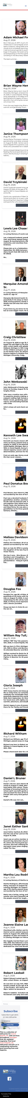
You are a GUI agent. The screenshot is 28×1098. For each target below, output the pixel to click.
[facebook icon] (9, 1078)
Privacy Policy (20, 1090)
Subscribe (10, 1025)
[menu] (25, 5)
